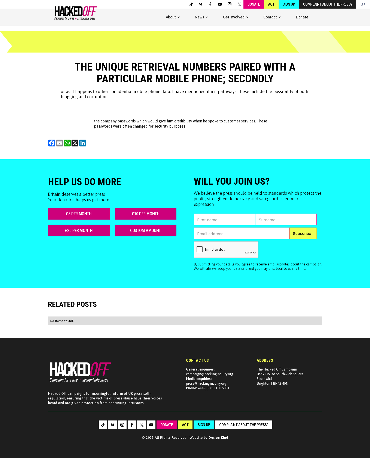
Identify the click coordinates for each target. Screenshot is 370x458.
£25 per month (79, 230)
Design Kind (218, 437)
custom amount (145, 230)
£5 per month (78, 213)
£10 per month (146, 213)
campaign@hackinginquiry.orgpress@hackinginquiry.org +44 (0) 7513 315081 (209, 378)
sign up (204, 424)
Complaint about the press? (327, 4)
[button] (173, 17)
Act (271, 4)
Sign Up (289, 4)
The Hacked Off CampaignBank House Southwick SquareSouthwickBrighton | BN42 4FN (280, 376)
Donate (254, 4)
